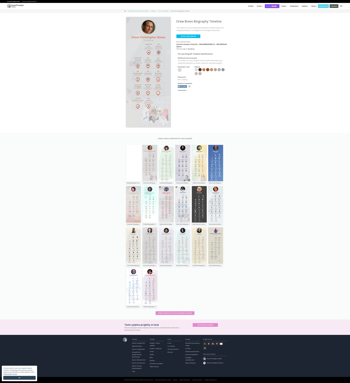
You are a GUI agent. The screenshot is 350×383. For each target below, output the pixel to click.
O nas (169, 343)
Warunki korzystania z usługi (163, 380)
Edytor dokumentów (138, 360)
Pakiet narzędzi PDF (138, 343)
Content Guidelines (191, 354)
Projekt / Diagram (156, 348)
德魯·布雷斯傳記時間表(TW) (207, 44)
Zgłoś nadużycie (190, 363)
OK (19, 377)
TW (191, 49)
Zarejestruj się (323, 6)
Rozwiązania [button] (294, 6)
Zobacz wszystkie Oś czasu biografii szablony (175, 313)
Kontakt (170, 352)
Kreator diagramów (138, 349)
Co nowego (171, 346)
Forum (152, 351)
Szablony (153, 11)
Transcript (182, 90)
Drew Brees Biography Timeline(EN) (187, 44)
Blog (151, 357)
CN (193, 49)
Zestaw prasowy (173, 349)
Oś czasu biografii (163, 11)
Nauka (152, 354)
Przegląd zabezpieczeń (210, 380)
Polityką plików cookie (10, 374)
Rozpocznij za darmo (205, 325)
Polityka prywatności (192, 351)
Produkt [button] (250, 6)
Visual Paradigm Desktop (29, 1)
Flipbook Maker (137, 346)
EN (189, 49)
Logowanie (334, 6)
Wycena (313, 6)
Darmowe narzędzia (156, 363)
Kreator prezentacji (138, 363)
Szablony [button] (304, 6)
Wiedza (152, 360)
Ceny (133, 371)
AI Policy (188, 348)
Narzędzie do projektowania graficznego (137, 354)
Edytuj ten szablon (188, 36)
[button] (260, 6)
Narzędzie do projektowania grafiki (138, 11)
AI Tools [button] (271, 6)
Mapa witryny (154, 366)
